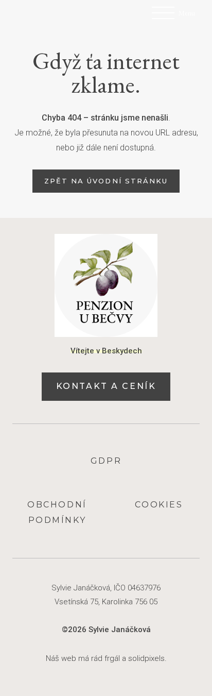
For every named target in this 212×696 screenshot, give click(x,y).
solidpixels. (147, 658)
